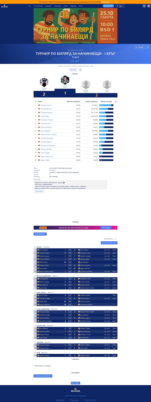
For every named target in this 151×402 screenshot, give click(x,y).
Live (29, 6)
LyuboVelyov (107, 90)
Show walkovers (108, 239)
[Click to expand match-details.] (70, 250)
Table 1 (114, 253)
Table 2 (114, 256)
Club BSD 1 (76, 61)
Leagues (48, 6)
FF (35, 156)
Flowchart (41, 234)
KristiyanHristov (65, 86)
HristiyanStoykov (86, 90)
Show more (39, 191)
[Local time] (107, 262)
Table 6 (114, 250)
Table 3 (114, 259)
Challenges (57, 6)
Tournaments (38, 6)
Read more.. (106, 2)
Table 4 (114, 271)
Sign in (121, 6)
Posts (66, 6)
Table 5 (114, 265)
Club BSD (60, 66)
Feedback (76, 383)
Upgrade (73, 6)
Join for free (108, 6)
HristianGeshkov (44, 88)
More (80, 6)
